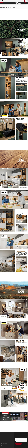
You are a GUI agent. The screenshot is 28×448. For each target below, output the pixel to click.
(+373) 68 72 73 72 (18, 3)
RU (25, 0)
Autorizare (22, 0)
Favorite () (0, 0)
